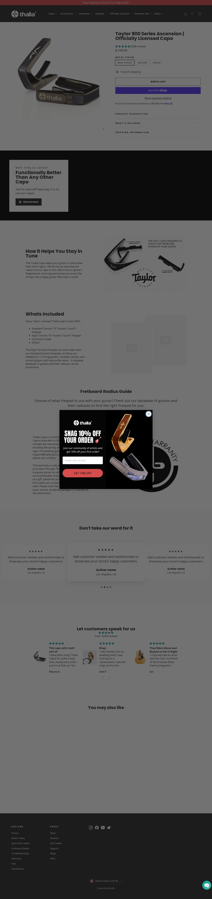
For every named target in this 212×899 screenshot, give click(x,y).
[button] (206, 885)
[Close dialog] (148, 414)
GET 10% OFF (83, 473)
